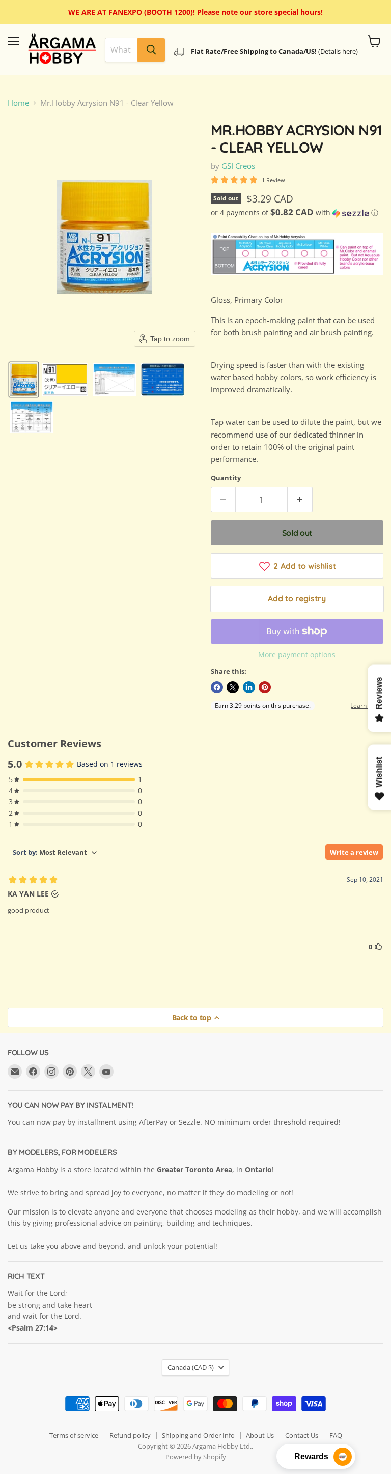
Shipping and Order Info (198, 1435)
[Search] (151, 50)
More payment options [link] (297, 655)
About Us (260, 1435)
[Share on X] (233, 687)
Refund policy (130, 1435)
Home (18, 103)
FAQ (335, 1435)
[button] (23, 379)
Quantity (226, 478)
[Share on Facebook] (217, 687)
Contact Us (301, 1435)
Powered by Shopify (195, 1456)
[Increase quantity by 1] (300, 499)
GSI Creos (238, 166)
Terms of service (73, 1435)
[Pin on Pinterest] (265, 687)
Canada (190, 1367)
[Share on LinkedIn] (249, 687)
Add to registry (297, 598)
